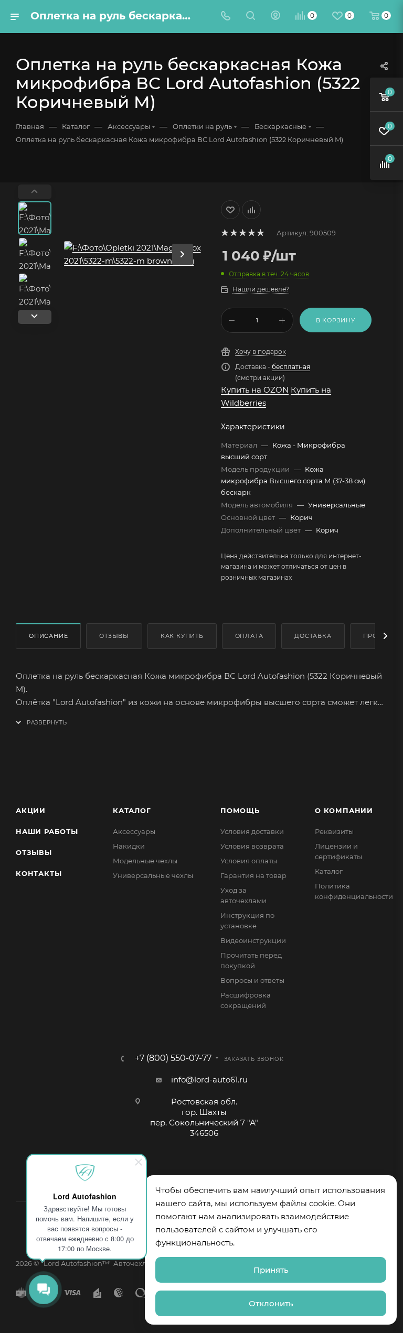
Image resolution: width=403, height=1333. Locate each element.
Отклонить (271, 1303)
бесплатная (291, 367)
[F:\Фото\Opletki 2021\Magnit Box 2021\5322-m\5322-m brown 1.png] (134, 254)
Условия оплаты (248, 861)
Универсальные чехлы (153, 875)
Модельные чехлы (145, 861)
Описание (48, 636)
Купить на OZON (255, 390)
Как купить (182, 636)
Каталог (132, 810)
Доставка (312, 636)
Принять (271, 1270)
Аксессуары (134, 831)
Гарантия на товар (253, 875)
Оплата (249, 636)
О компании (344, 810)
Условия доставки (252, 831)
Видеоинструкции (253, 940)
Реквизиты (334, 831)
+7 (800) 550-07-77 (173, 1058)
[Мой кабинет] (275, 16)
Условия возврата (252, 846)
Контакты (38, 873)
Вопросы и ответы (252, 980)
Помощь (240, 810)
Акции (31, 810)
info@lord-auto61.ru (209, 1080)
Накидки (129, 846)
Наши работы (47, 831)
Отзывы (114, 636)
